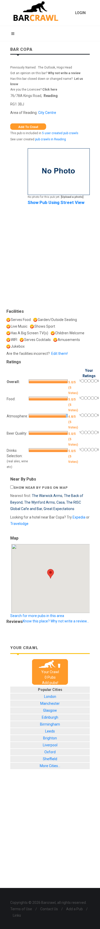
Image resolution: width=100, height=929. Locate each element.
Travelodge (19, 524)
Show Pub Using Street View (56, 202)
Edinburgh (50, 717)
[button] (50, 574)
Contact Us (49, 909)
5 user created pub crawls (60, 133)
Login (80, 13)
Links (17, 915)
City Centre (47, 113)
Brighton (50, 738)
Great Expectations (59, 509)
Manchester (50, 703)
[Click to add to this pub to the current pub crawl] (28, 126)
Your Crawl (50, 672)
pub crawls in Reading (50, 139)
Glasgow (50, 710)
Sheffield (50, 759)
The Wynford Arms (39, 502)
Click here (49, 89)
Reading (51, 96)
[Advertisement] (50, 256)
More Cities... (50, 766)
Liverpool (50, 745)
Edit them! (59, 353)
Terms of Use (21, 909)
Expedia (79, 517)
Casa (60, 502)
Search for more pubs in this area (37, 616)
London (50, 697)
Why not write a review (64, 73)
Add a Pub (74, 909)
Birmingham (50, 724)
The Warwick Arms (47, 496)
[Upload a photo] (72, 197)
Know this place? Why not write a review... (56, 621)
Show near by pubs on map (41, 488)
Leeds (50, 731)
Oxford (50, 752)
